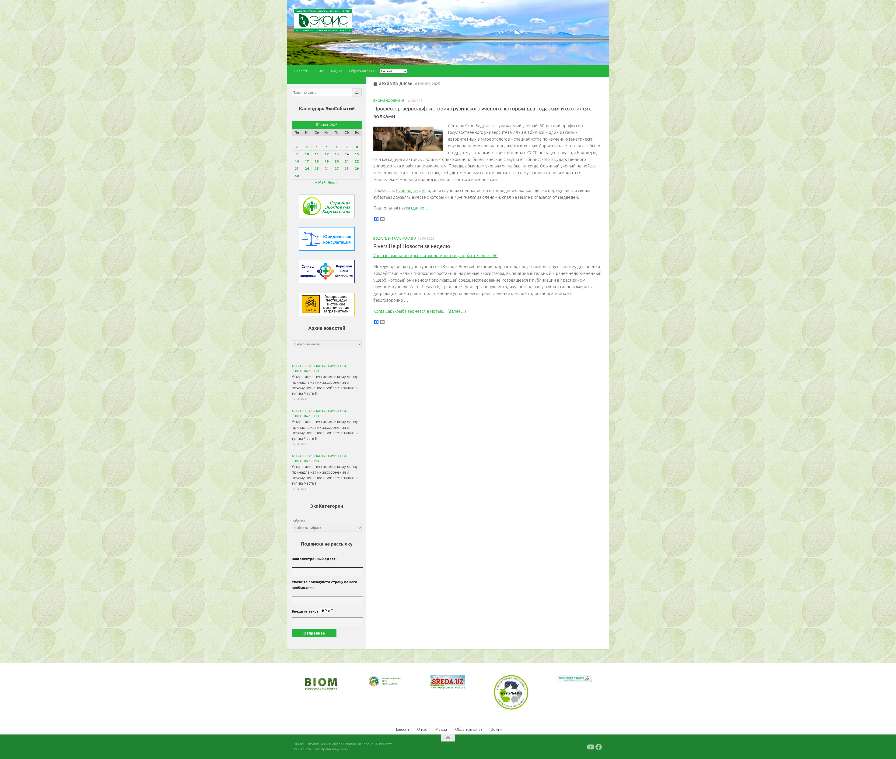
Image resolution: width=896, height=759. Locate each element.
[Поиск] (357, 92)
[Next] (392, 684)
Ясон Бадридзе (411, 190)
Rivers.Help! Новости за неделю (411, 246)
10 (307, 154)
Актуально (301, 366)
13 (337, 154)
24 (307, 168)
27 (337, 168)
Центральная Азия (400, 238)
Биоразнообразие (389, 101)
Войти (496, 729)
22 (357, 161)
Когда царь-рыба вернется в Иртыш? (409, 311)
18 (317, 161)
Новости (301, 71)
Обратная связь (362, 71)
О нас (319, 71)
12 (327, 154)
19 (327, 161)
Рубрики (298, 521)
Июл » (333, 182)
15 (357, 154)
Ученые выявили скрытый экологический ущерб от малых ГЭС (435, 255)
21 (347, 161)
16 (297, 161)
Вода (378, 238)
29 (357, 168)
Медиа (337, 71)
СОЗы (315, 370)
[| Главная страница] (323, 20)
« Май (320, 182)
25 (317, 168)
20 (337, 161)
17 (307, 161)
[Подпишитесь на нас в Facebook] (598, 746)
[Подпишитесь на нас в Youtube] (590, 746)
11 (317, 154)
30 (297, 176)
